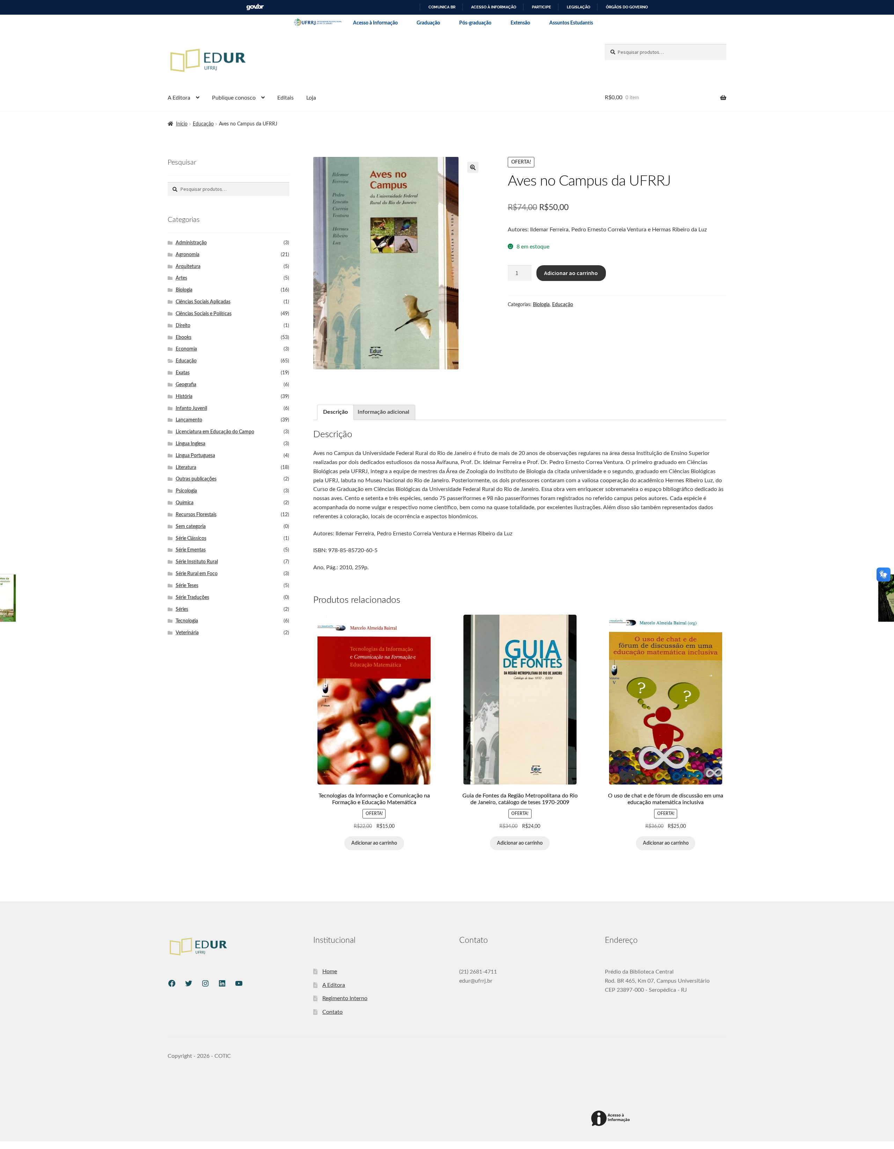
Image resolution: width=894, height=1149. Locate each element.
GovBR (255, 7)
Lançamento (189, 420)
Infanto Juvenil (191, 408)
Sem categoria (191, 526)
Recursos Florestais (196, 514)
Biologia (541, 304)
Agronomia (187, 254)
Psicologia (186, 491)
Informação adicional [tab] (383, 412)
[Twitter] (188, 983)
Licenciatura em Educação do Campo (215, 431)
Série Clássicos (191, 538)
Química (184, 502)
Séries (182, 609)
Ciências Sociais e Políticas (204, 313)
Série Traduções (192, 597)
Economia (186, 349)
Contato (332, 1012)
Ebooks (183, 337)
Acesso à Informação (375, 23)
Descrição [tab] (335, 412)
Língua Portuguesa (195, 455)
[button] (472, 167)
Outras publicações (196, 479)
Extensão (520, 23)
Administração (191, 242)
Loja (311, 98)
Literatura (186, 467)
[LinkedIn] (222, 983)
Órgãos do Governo (627, 7)
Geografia (186, 384)
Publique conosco (234, 98)
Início (182, 124)
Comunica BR (441, 7)
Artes (181, 278)
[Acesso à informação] (611, 1118)
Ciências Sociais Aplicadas (203, 301)
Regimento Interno (344, 998)
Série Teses (187, 585)
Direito (183, 325)
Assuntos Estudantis (571, 23)
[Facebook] (172, 983)
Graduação (428, 23)
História (184, 396)
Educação (203, 124)
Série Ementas (191, 550)
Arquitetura (188, 266)
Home (329, 971)
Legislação (578, 7)
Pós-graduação (475, 23)
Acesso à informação (493, 7)
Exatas (183, 372)
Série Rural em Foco (197, 573)
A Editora (179, 98)
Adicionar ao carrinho (571, 272)
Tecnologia (187, 621)
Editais (285, 98)
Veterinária (187, 632)
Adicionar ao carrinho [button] (374, 843)
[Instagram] (205, 983)
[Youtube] (239, 983)
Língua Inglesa (190, 443)
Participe (541, 7)
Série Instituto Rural (197, 561)
